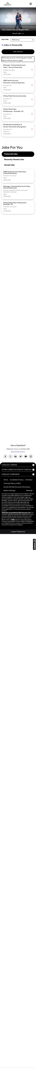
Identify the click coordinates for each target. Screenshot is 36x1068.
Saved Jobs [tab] (9, 165)
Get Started (10, 437)
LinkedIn (15, 456)
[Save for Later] (32, 70)
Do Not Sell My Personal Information (17, 487)
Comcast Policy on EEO (12, 483)
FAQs (16, 449)
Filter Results (18, 52)
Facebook (5, 456)
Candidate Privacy (17, 480)
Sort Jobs (5, 39)
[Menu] (31, 4)
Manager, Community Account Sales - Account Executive (17, 187)
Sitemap (29, 490)
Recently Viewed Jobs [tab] (14, 160)
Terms (6, 480)
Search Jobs (16, 33)
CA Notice (28, 480)
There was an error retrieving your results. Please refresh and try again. (17, 59)
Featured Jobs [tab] (11, 154)
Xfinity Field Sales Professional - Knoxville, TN (15, 203)
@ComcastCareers (18, 451)
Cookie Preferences (18, 531)
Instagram (30, 456)
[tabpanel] (18, 191)
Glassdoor (20, 456)
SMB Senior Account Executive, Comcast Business (14, 172)
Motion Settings (9, 490)
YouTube (25, 456)
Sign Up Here (11, 399)
